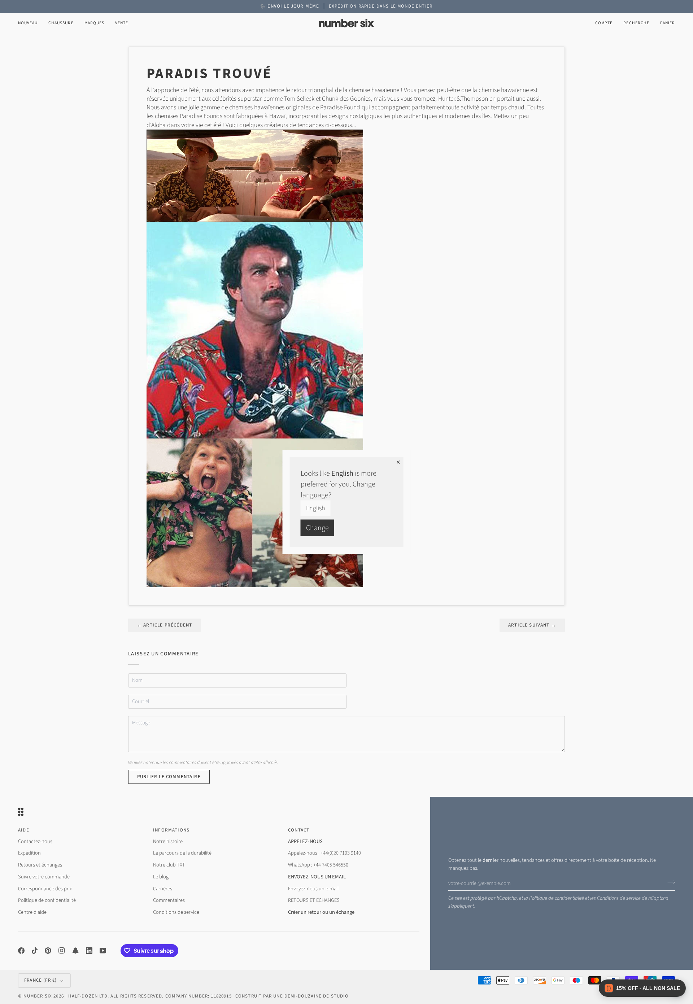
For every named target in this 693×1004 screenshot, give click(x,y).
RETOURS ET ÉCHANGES (314, 900)
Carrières (162, 888)
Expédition (29, 853)
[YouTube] (103, 950)
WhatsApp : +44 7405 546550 (318, 865)
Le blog (161, 877)
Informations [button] (171, 830)
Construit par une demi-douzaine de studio (292, 996)
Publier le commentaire (169, 776)
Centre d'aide (32, 912)
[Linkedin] (89, 950)
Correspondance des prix (45, 888)
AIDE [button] (23, 830)
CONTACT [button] (298, 830)
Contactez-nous (35, 841)
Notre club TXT (169, 865)
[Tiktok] (35, 950)
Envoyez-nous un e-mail (313, 888)
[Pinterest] (48, 950)
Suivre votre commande (44, 877)
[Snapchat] (75, 950)
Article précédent (164, 625)
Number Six (37, 996)
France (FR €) (40, 980)
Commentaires (169, 900)
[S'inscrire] (669, 882)
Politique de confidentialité (556, 898)
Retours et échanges (40, 865)
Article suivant (532, 625)
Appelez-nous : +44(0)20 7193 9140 (324, 853)
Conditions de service (619, 898)
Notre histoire (168, 841)
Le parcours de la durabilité (182, 853)
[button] (61, 23)
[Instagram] (61, 950)
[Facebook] (21, 950)
